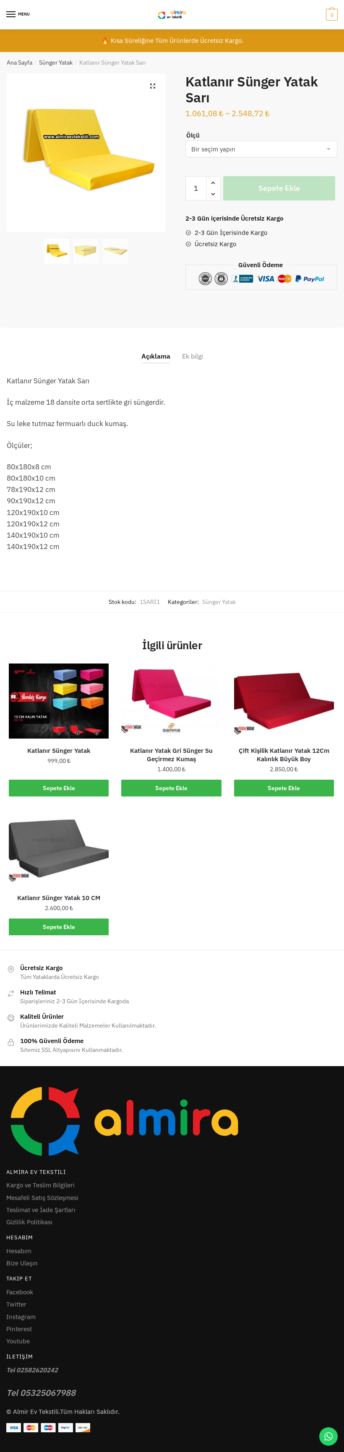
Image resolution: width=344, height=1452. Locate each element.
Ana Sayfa (19, 62)
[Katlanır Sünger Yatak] (59, 701)
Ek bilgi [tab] (192, 356)
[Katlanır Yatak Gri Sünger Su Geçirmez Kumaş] (171, 701)
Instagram (21, 1317)
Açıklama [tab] (155, 356)
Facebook (19, 1292)
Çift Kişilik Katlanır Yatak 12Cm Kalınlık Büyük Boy (284, 755)
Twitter (16, 1304)
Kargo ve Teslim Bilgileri (40, 1185)
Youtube (18, 1341)
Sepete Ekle (279, 188)
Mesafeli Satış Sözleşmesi (42, 1198)
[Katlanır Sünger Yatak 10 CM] (59, 848)
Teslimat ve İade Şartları (41, 1210)
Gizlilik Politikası (29, 1222)
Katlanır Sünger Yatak (58, 751)
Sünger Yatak (56, 62)
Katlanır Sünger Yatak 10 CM (58, 898)
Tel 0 (41, 1392)
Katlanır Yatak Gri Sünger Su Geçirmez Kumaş (171, 755)
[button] (152, 86)
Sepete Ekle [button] (59, 788)
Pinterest (19, 1329)
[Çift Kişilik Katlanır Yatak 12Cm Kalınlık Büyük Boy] (284, 701)
